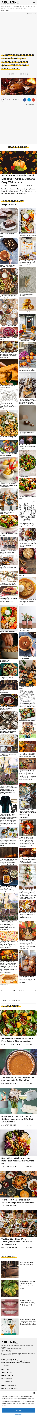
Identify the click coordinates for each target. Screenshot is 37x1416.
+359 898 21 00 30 (11, 1359)
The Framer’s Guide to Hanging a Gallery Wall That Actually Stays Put (28, 1322)
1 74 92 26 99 (7, 1351)
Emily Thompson (11, 1044)
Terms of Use (6, 1372)
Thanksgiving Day (19, 6)
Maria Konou (10, 1083)
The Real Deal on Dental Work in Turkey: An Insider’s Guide (27, 1303)
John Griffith (11, 186)
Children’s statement (9, 1388)
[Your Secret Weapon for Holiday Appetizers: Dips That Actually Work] (18, 1184)
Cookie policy (6, 1379)
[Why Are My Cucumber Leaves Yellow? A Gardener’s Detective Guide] (9, 1289)
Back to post (13, 100)
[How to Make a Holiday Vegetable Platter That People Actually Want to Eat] (18, 1143)
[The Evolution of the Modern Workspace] (9, 1269)
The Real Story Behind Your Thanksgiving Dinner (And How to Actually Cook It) (16, 1241)
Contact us (5, 1366)
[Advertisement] (18, 33)
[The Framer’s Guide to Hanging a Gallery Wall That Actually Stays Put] (9, 1327)
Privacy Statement (8, 1385)
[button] (34, 1393)
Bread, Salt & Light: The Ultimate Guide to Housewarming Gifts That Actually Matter (17, 1119)
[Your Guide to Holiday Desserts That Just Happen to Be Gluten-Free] (18, 1062)
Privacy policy (7, 1375)
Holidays (9, 6)
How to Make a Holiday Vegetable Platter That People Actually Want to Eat (17, 1161)
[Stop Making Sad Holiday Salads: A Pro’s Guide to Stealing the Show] (18, 1023)
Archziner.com (12, 2)
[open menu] (33, 2)
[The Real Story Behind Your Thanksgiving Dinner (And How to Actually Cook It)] (18, 1223)
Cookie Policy (6, 1382)
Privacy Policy (18, 1414)
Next (22, 74)
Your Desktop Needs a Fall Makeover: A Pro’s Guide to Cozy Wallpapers (18, 9)
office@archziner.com (23, 1362)
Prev (14, 74)
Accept (18, 1410)
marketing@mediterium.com (23, 1361)
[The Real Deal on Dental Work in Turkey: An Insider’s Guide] (9, 1308)
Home (3, 6)
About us (5, 1369)
